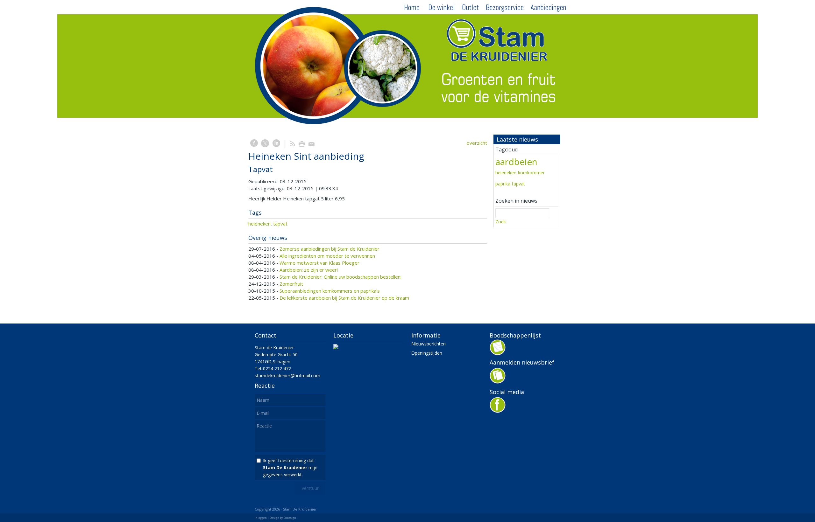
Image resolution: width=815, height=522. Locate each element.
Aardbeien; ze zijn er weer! (309, 270)
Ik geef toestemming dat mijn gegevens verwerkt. (290, 467)
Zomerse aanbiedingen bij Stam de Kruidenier (329, 249)
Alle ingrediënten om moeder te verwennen (327, 256)
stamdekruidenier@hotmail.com (287, 375)
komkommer (531, 173)
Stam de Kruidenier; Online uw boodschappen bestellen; (340, 277)
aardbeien (516, 162)
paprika (502, 184)
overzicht (477, 143)
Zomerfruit (291, 284)
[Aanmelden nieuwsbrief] (498, 382)
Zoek (500, 222)
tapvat (280, 223)
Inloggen (261, 518)
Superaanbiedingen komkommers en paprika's (330, 291)
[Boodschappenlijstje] (498, 353)
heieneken (259, 223)
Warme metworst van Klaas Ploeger (319, 263)
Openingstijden (426, 353)
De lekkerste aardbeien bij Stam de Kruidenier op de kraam (344, 298)
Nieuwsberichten (428, 344)
